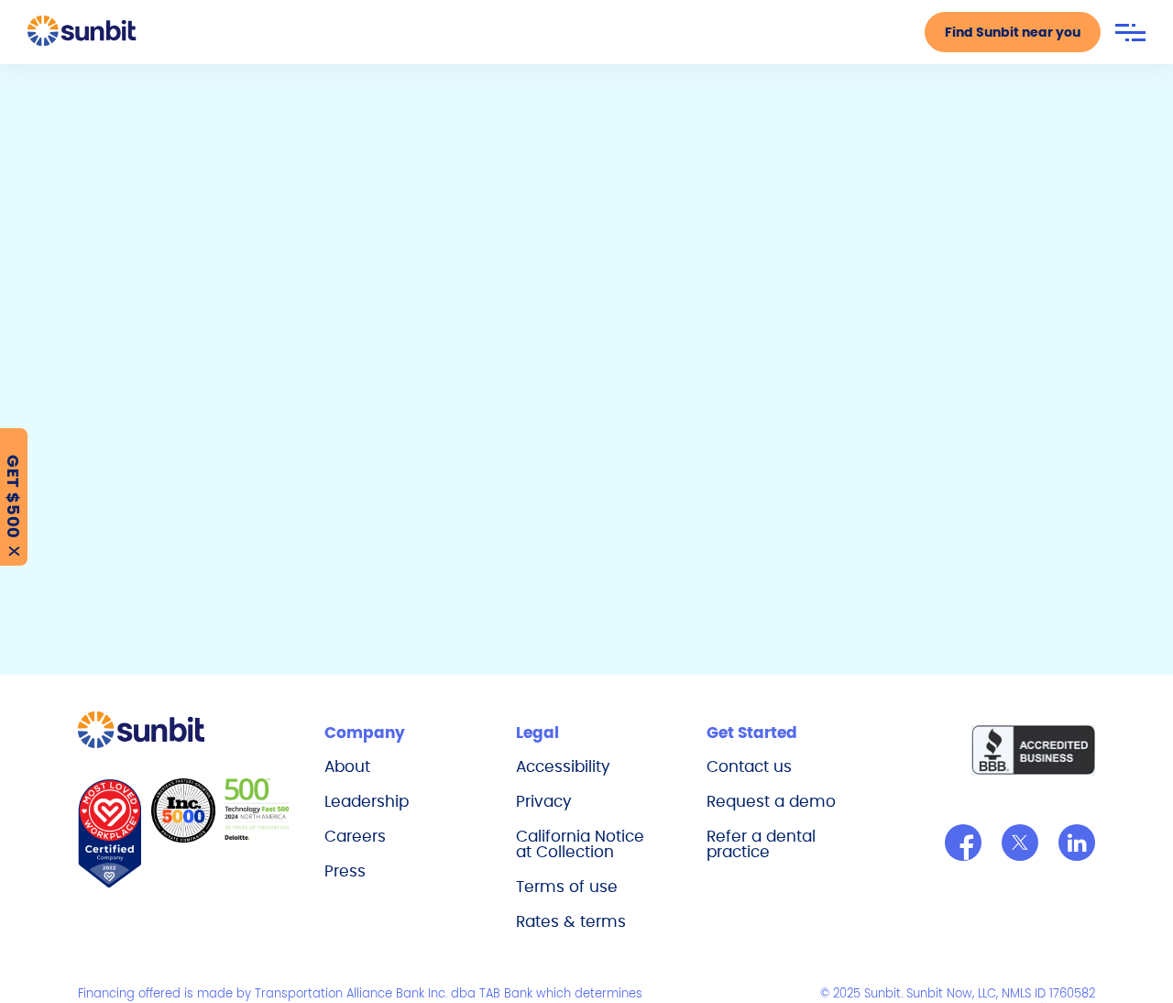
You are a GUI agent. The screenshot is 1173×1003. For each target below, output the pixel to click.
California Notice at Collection (580, 844)
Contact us (749, 766)
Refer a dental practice (761, 844)
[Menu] (1130, 32)
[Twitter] (1020, 842)
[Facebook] (963, 842)
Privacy (544, 801)
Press (345, 871)
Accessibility (563, 766)
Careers (355, 836)
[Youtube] (1076, 842)
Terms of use (567, 887)
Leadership (366, 801)
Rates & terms (571, 921)
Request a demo (771, 801)
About (347, 766)
